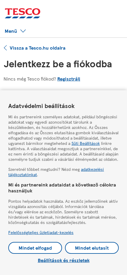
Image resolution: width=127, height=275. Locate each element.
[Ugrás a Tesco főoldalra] (22, 13)
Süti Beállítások (85, 143)
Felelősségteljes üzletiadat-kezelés (41, 232)
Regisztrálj (68, 78)
